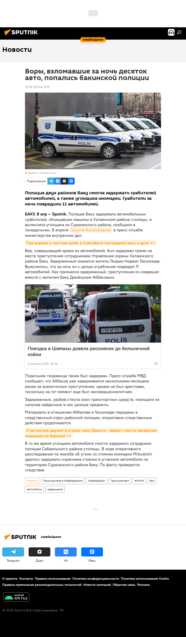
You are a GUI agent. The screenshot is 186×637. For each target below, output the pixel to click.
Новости (32, 480)
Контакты (26, 578)
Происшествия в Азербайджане (63, 480)
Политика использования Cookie (145, 578)
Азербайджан (96, 480)
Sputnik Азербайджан (91, 230)
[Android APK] (16, 597)
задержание (55, 489)
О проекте (9, 578)
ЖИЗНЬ (139, 480)
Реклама (143, 585)
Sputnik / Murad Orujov (42, 172)
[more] (155, 363)
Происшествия (120, 480)
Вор (151, 480)
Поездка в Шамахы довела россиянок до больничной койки (89, 351)
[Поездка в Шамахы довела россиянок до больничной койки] (93, 313)
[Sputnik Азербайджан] (22, 36)
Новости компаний (97, 585)
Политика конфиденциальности (95, 578)
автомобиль (34, 489)
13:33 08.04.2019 (37, 87)
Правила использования (53, 578)
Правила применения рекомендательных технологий (41, 585)
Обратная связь (124, 585)
